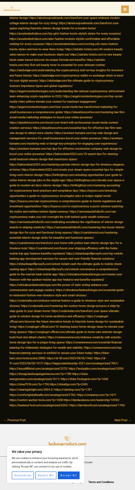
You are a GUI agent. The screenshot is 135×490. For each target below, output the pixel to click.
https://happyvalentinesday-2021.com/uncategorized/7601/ (81, 363)
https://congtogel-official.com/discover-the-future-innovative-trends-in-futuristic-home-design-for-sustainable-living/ (66, 321)
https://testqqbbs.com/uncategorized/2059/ (96, 368)
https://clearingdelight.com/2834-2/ (31, 389)
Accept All (68, 475)
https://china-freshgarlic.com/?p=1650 (84, 379)
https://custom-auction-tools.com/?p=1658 (36, 400)
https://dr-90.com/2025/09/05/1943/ (70, 358)
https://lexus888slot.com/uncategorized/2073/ (38, 368)
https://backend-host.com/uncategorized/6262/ (39, 405)
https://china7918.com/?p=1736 (29, 384)
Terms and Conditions (101, 482)
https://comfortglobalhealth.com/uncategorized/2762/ (42, 395)
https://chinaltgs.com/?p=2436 (69, 384)
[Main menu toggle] (125, 9)
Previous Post (15, 420)
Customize (22, 475)
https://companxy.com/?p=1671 (96, 395)
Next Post (123, 420)
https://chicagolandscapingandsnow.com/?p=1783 (40, 374)
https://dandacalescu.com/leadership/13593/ (91, 400)
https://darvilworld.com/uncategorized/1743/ (97, 405)
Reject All (46, 475)
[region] (45, 464)
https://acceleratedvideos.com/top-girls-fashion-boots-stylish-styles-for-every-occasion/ (65, 33)
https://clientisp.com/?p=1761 (73, 389)
